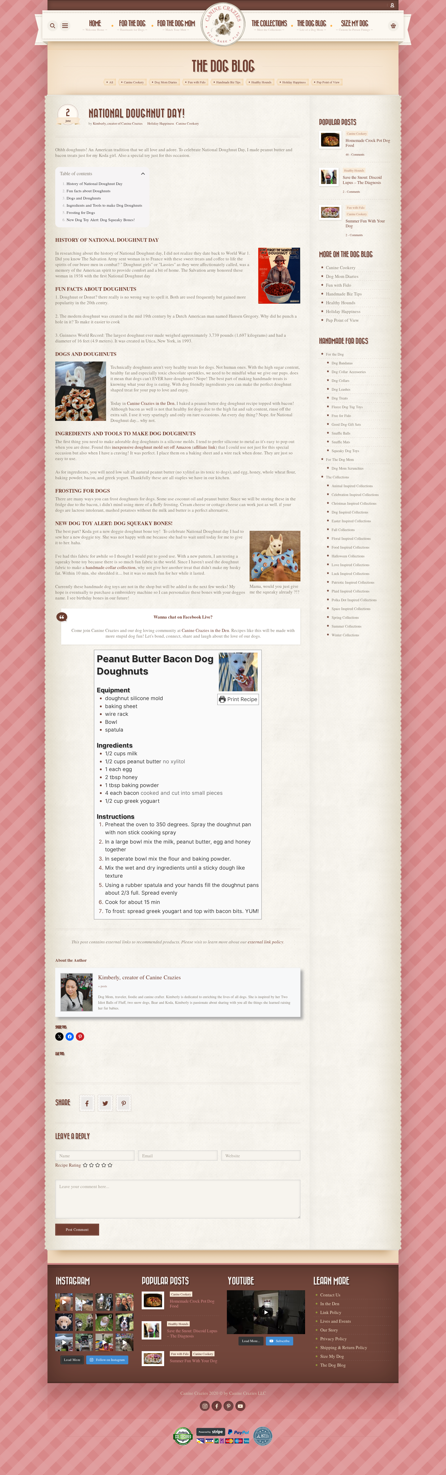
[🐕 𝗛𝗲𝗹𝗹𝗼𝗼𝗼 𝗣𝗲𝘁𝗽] (84, 1342)
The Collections (337, 477)
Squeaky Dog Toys (345, 450)
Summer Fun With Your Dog (365, 223)
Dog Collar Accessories (349, 371)
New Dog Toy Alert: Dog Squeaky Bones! (101, 219)
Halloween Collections (348, 556)
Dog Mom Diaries (342, 276)
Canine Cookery (187, 123)
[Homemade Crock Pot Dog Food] (330, 140)
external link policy (265, 942)
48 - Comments (355, 154)
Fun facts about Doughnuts (88, 190)
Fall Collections (343, 529)
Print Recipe (241, 699)
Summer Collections (346, 626)
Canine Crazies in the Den (150, 403)
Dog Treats (340, 398)
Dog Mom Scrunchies (347, 468)
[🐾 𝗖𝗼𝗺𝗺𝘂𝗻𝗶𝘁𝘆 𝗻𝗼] (104, 1302)
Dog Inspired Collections (350, 512)
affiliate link (205, 447)
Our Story (329, 1330)
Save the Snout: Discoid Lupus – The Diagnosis (362, 180)
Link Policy (330, 1312)
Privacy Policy (333, 1339)
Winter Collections (345, 634)
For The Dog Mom (340, 459)
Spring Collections (345, 617)
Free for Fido (341, 415)
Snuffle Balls (341, 433)
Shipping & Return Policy (343, 1347)
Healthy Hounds (354, 170)
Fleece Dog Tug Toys (347, 406)
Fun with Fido (355, 207)
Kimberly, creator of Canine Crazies (117, 123)
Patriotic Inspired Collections (353, 582)
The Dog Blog (333, 1365)
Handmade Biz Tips (344, 294)
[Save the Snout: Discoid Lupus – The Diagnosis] (329, 177)
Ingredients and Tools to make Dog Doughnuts (104, 205)
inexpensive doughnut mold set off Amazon (151, 447)
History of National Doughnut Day (95, 183)
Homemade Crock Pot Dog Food (368, 143)
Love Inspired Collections (350, 564)
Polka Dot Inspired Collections (354, 599)
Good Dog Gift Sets (346, 424)
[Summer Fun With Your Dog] (330, 212)
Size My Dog (332, 1356)
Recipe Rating (68, 1165)
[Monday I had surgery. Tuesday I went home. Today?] (64, 1302)
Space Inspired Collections (351, 608)
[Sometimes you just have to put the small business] (124, 1302)
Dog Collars (340, 380)
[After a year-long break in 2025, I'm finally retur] (124, 1342)
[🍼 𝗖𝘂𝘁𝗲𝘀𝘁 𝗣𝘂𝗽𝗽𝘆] (64, 1322)
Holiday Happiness (160, 123)
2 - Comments (351, 191)
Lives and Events (335, 1321)
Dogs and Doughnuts (84, 198)
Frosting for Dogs (81, 212)
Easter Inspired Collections (351, 520)
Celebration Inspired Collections (355, 494)
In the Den (329, 1303)
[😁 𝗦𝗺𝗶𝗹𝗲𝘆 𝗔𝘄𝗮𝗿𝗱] (124, 1322)
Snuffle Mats (341, 441)
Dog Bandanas (342, 362)
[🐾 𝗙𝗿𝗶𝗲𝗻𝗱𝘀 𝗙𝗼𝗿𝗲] (84, 1322)
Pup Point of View (342, 320)
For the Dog (335, 354)
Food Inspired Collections (350, 547)
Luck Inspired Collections (350, 573)
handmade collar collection (111, 567)
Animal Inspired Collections (352, 485)
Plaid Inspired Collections (350, 591)
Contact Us (330, 1295)
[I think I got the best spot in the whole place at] (64, 1342)
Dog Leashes (341, 389)
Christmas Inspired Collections (354, 503)
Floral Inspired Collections (351, 538)
